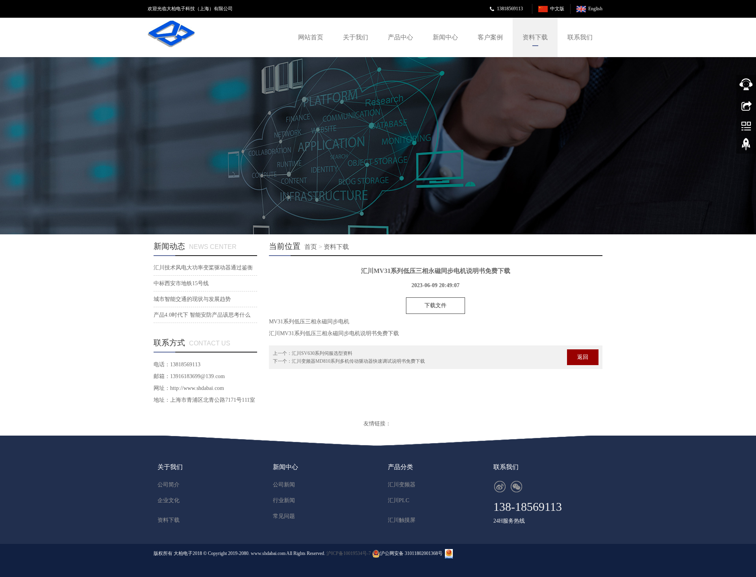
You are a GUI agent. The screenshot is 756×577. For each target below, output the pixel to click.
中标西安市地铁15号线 (181, 283)
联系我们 (580, 37)
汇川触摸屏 (401, 520)
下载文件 (435, 305)
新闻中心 (445, 37)
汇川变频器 (401, 485)
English (595, 8)
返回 (582, 357)
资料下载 (535, 37)
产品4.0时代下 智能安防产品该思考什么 (202, 315)
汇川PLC (398, 500)
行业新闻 (284, 500)
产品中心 (400, 37)
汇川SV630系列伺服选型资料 (322, 353)
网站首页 (310, 37)
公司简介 (169, 485)
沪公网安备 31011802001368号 (411, 553)
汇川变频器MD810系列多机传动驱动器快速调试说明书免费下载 (358, 361)
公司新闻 (284, 485)
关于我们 (355, 37)
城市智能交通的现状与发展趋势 (192, 299)
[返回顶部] (746, 147)
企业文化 (169, 500)
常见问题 (284, 516)
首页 (310, 246)
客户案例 (490, 37)
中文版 (557, 8)
